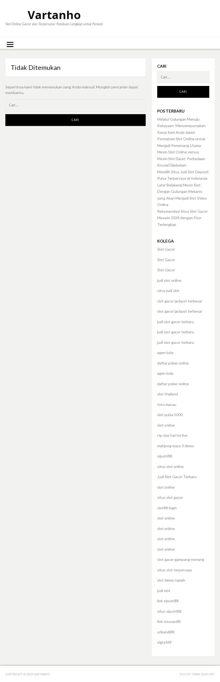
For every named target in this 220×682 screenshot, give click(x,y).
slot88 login (167, 508)
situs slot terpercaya (174, 570)
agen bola (165, 352)
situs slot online (170, 466)
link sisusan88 (169, 621)
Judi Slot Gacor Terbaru (177, 476)
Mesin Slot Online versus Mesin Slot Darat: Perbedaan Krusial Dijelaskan (181, 158)
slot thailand (167, 394)
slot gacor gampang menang (180, 559)
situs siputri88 (169, 611)
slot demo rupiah (171, 580)
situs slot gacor (170, 497)
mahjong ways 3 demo (175, 445)
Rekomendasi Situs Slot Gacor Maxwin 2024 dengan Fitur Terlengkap (182, 218)
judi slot (163, 590)
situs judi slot (168, 290)
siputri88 (164, 456)
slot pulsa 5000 (170, 414)
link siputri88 (168, 600)
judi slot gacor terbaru (175, 321)
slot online (166, 425)
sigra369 (164, 642)
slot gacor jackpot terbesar (179, 301)
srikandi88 (165, 632)
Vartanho (54, 14)
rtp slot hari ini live (172, 435)
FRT (212, 674)
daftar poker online (173, 363)
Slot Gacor (166, 249)
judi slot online (169, 280)
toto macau (166, 404)
